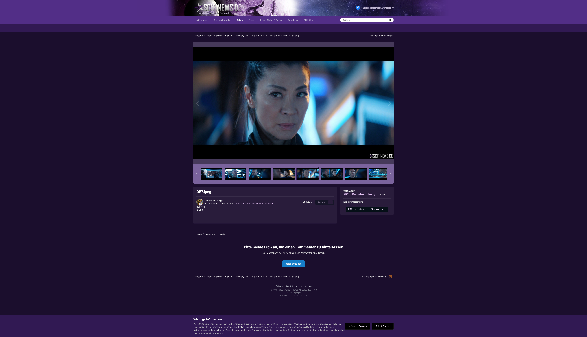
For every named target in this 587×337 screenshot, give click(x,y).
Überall (380, 20)
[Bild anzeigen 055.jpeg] (259, 174)
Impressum (306, 286)
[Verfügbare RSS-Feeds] (390, 277)
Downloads (293, 20)
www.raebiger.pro (293, 292)
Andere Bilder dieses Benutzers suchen (254, 203)
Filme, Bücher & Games (271, 20)
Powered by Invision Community (293, 295)
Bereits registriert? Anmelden (377, 8)
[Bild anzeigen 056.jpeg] (284, 174)
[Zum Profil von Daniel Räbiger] (199, 202)
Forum (252, 20)
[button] (196, 173)
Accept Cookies (358, 326)
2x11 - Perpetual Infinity (359, 194)
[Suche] (390, 20)
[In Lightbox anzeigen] (293, 103)
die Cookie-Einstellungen (246, 327)
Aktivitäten (309, 20)
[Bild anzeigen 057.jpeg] (308, 174)
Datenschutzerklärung (286, 286)
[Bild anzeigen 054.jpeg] (235, 174)
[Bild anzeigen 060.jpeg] (380, 174)
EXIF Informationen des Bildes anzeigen (367, 209)
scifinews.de (202, 20)
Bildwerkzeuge (379, 158)
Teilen (308, 202)
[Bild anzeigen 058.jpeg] (332, 174)
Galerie (240, 20)
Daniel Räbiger (216, 200)
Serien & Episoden (222, 20)
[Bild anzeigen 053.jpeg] (211, 174)
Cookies (298, 324)
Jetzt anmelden (293, 263)
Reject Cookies (382, 326)
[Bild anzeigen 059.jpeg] (356, 174)
